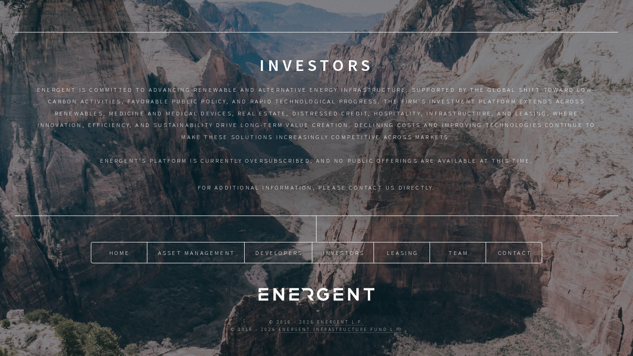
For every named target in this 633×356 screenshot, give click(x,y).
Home (119, 252)
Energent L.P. (340, 322)
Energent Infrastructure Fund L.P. (340, 329)
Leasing (402, 252)
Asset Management (196, 252)
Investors (343, 252)
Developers (279, 252)
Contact (515, 252)
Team (458, 252)
